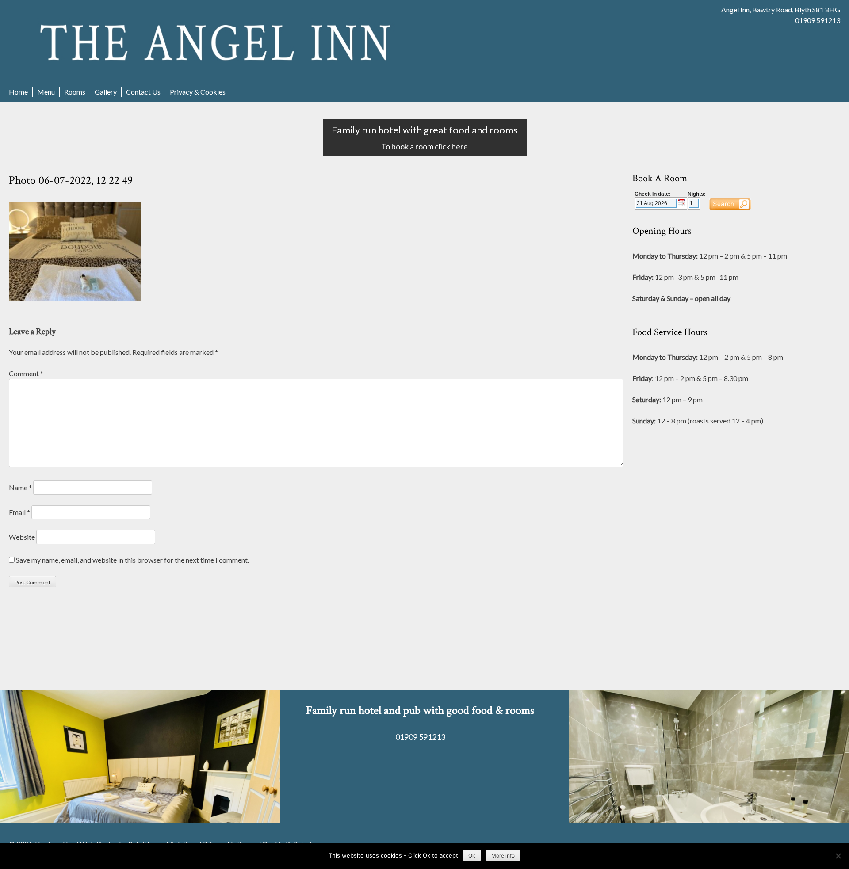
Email (19, 512)
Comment (26, 373)
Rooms (74, 92)
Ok (471, 855)
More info (503, 855)
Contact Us (143, 92)
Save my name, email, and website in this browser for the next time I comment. (132, 560)
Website (22, 537)
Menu (46, 92)
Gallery (106, 92)
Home (18, 92)
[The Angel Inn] (216, 42)
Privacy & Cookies (198, 92)
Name (20, 487)
